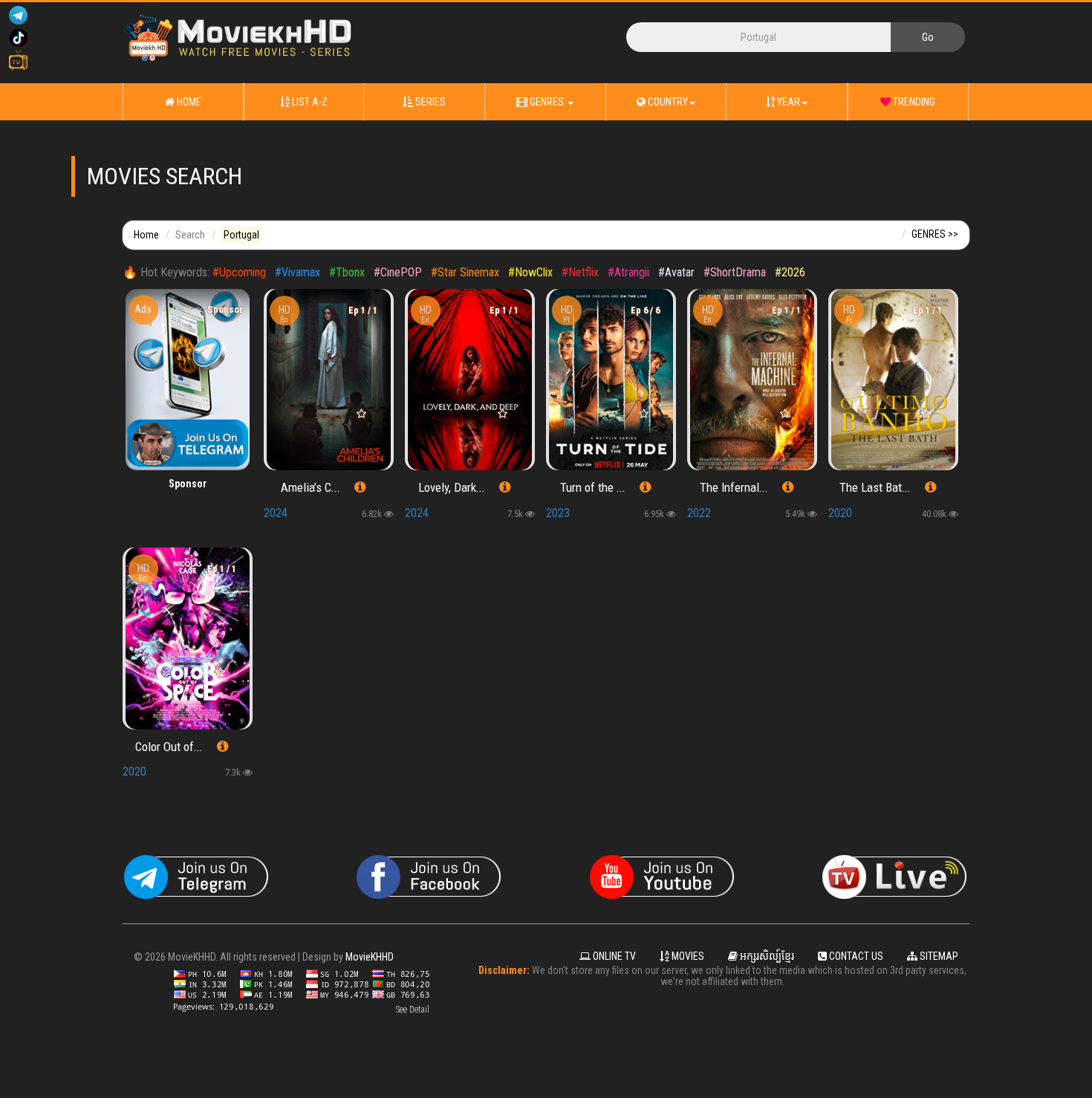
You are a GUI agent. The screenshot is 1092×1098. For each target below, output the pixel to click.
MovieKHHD (369, 957)
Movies (686, 956)
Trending (913, 102)
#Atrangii (628, 272)
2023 (558, 513)
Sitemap (937, 956)
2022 (699, 513)
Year (787, 102)
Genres (546, 102)
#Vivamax (297, 272)
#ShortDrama (734, 272)
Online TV (613, 956)
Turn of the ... (592, 487)
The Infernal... (734, 487)
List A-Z (309, 102)
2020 (840, 513)
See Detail (412, 1009)
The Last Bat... (875, 487)
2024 (275, 513)
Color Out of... (169, 746)
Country (667, 102)
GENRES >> (934, 234)
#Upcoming (239, 272)
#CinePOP (398, 272)
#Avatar (676, 272)
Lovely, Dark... (451, 487)
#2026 (790, 272)
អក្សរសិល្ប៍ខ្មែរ (766, 956)
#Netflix (580, 272)
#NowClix (530, 272)
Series (429, 102)
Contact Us (855, 956)
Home (188, 102)
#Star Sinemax (465, 272)
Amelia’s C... (310, 487)
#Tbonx (347, 272)
